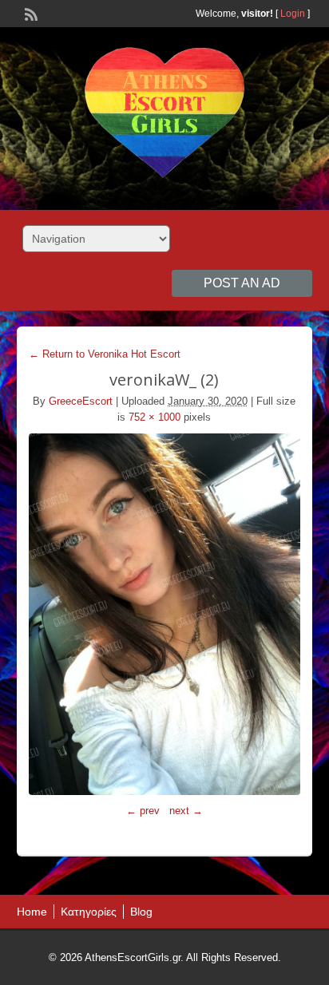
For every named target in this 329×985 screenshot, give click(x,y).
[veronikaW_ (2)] (165, 614)
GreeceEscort (81, 401)
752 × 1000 (154, 417)
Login (292, 13)
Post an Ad (242, 283)
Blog (141, 911)
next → (186, 811)
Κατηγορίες (89, 911)
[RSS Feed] (29, 12)
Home (32, 911)
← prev (143, 811)
